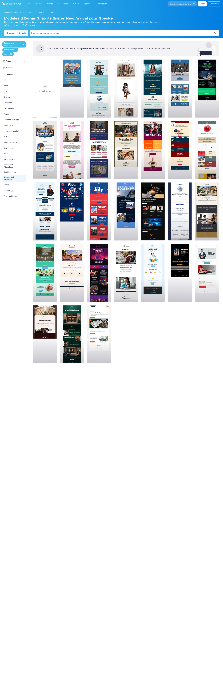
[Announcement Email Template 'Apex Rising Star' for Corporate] (180, 211)
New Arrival (27, 12)
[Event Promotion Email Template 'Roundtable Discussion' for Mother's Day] (72, 150)
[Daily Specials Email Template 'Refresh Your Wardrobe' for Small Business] (126, 88)
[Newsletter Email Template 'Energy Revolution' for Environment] (126, 211)
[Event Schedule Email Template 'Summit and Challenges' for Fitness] (153, 150)
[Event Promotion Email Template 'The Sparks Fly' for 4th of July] (72, 211)
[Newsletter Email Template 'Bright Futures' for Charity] (45, 150)
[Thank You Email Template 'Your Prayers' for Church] (45, 334)
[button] (25, 61)
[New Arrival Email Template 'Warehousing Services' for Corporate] (99, 150)
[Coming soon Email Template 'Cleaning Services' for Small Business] (153, 273)
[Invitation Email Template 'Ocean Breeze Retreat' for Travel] (126, 273)
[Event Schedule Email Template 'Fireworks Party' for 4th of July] (99, 211)
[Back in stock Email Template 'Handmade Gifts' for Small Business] (126, 150)
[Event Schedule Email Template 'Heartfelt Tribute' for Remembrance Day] (207, 150)
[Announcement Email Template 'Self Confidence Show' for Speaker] (180, 273)
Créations (10, 33)
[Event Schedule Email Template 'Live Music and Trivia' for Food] (180, 150)
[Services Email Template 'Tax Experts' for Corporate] (207, 273)
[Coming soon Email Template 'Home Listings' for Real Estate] (99, 334)
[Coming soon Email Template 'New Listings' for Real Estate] (207, 211)
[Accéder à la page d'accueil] (10, 3)
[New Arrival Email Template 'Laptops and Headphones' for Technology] (153, 211)
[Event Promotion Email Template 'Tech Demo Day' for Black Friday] (207, 88)
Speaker (41, 12)
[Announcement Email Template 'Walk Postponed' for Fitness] (72, 88)
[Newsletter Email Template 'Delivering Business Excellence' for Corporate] (45, 211)
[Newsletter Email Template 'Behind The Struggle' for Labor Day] (180, 88)
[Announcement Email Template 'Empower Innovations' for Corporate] (99, 88)
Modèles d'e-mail (11, 12)
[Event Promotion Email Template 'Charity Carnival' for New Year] (45, 273)
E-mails (22, 33)
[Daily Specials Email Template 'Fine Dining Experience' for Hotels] (72, 273)
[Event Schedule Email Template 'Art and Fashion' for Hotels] (72, 334)
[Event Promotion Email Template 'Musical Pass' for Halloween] (99, 273)
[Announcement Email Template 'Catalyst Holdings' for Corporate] (153, 88)
